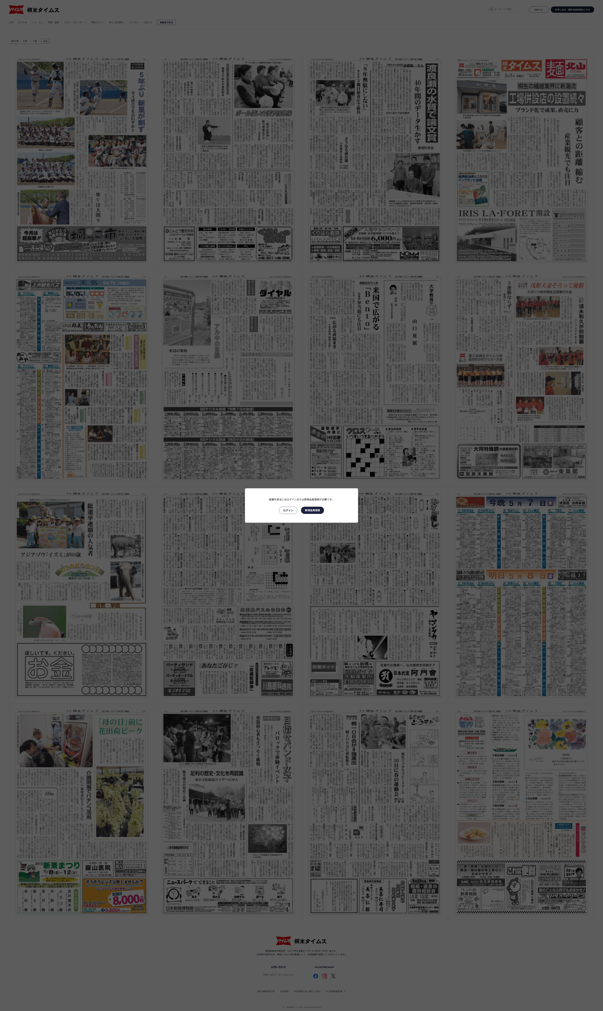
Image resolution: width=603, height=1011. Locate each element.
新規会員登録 (312, 510)
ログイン (288, 510)
